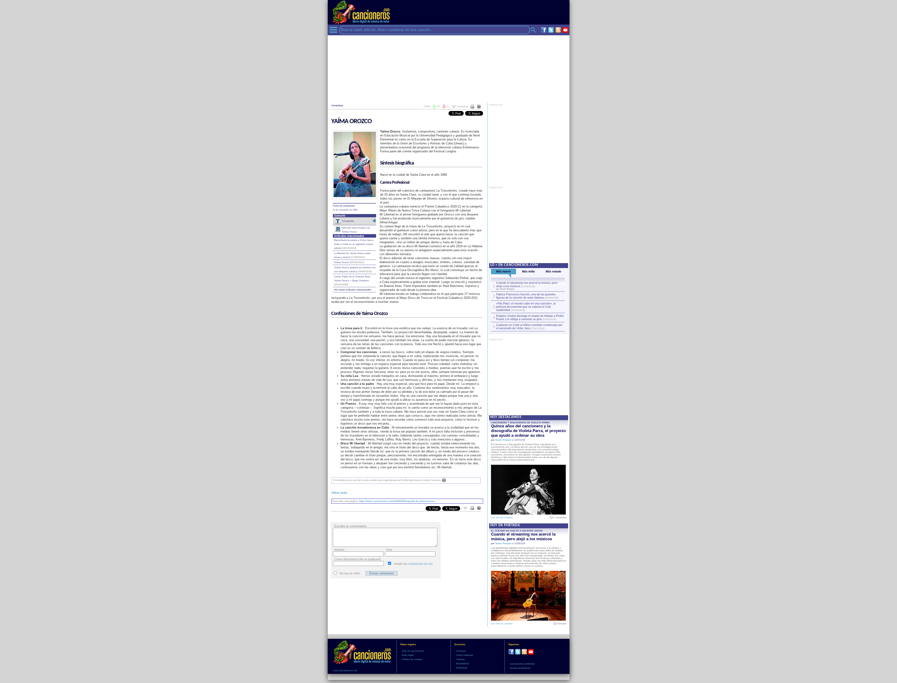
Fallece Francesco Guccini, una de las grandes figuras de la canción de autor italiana (526, 296)
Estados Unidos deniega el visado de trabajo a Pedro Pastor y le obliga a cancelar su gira (530, 317)
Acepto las (413, 563)
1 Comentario (558, 517)
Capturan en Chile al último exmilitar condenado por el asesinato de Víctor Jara (529, 326)
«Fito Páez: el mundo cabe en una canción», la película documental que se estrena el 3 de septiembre (526, 307)
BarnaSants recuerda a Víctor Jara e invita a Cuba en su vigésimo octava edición (354, 244)
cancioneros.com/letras (522, 663)
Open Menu (333, 30)
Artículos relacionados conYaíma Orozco (356, 229)
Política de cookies (412, 659)
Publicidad (461, 667)
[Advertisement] (449, 68)
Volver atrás (339, 492)
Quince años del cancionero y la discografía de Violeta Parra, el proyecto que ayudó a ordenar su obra (528, 431)
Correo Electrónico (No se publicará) (357, 559)
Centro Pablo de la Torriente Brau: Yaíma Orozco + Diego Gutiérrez (352, 280)
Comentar (462, 106)
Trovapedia (348, 221)
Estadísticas (462, 663)
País (389, 549)
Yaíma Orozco (349, 262)
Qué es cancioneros (413, 651)
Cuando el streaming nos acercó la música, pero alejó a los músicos (523, 536)
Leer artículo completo (502, 517)
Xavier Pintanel (503, 440)
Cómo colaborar (464, 655)
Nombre (339, 549)
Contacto (461, 651)
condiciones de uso (420, 563)
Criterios (460, 659)
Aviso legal (407, 655)
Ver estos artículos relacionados (352, 289)
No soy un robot (350, 573)
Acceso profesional (520, 668)
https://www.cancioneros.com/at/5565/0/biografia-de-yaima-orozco (396, 501)
